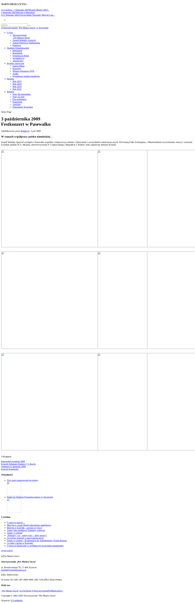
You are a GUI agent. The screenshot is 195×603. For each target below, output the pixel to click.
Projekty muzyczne (15, 63)
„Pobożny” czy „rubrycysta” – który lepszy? (27, 535)
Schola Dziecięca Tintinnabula (26, 43)
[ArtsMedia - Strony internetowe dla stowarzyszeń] (17, 600)
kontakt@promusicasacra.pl (13, 570)
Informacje (17, 50)
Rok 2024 (17, 84)
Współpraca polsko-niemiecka (26, 76)
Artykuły (17, 104)
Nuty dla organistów (22, 94)
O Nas (10, 32)
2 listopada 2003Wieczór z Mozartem (18, 12)
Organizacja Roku (21, 55)
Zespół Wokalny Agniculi (24, 40)
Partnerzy (17, 45)
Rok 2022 (17, 89)
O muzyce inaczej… (16, 522)
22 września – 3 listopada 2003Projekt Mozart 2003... (25, 10)
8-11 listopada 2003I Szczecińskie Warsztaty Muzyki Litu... (28, 15)
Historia (10, 79)
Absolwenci (18, 61)
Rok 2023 (17, 86)
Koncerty (17, 68)
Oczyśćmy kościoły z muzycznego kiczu (25, 538)
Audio (15, 73)
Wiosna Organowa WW (23, 71)
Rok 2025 (17, 81)
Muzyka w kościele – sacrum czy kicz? (24, 528)
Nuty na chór (18, 97)
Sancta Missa (18, 66)
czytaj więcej (7, 550)
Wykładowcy (19, 58)
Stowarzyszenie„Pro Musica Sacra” (21, 36)
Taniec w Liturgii (14, 533)
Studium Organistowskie (18, 48)
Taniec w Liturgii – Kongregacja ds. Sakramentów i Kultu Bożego (37, 540)
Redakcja (25, 131)
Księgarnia (17, 102)
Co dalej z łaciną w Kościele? (20, 543)
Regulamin (17, 53)
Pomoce (10, 91)
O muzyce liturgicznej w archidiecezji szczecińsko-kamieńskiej (35, 546)
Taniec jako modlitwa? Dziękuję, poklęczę (26, 530)
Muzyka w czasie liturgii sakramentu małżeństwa (29, 525)
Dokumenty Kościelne (23, 107)
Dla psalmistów (20, 99)
